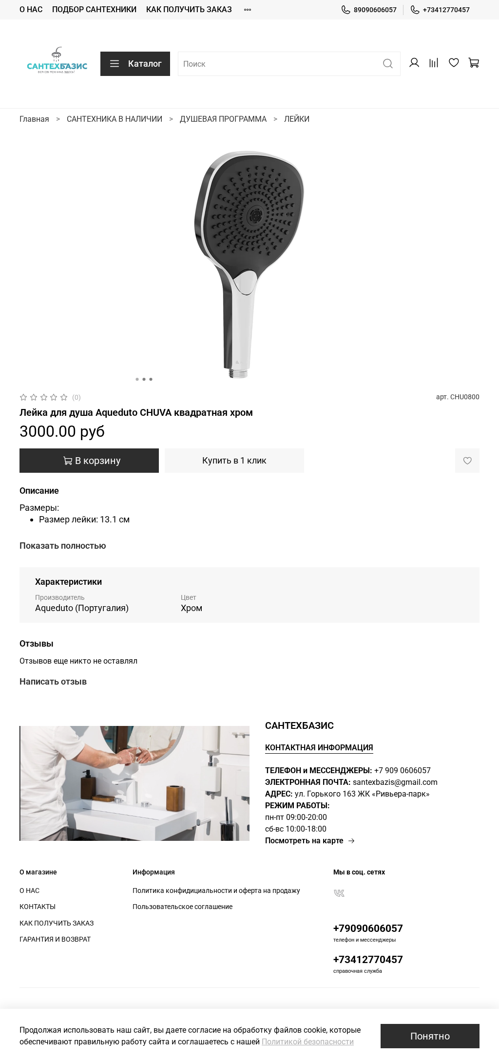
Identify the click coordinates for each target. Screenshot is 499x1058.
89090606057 (375, 10)
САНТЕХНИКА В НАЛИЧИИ (114, 119)
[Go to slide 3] (151, 379)
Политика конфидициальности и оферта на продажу (216, 891)
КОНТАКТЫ (37, 907)
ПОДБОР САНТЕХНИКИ (94, 9)
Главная (34, 119)
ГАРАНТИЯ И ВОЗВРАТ (55, 939)
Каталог (145, 63)
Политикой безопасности (308, 1041)
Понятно (430, 1036)
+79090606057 (368, 928)
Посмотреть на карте (304, 840)
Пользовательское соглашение (182, 907)
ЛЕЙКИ (296, 119)
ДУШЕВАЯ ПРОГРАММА (223, 119)
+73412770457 (446, 10)
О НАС (30, 9)
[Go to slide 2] (144, 379)
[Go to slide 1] (137, 379)
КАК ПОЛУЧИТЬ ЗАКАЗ (189, 9)
